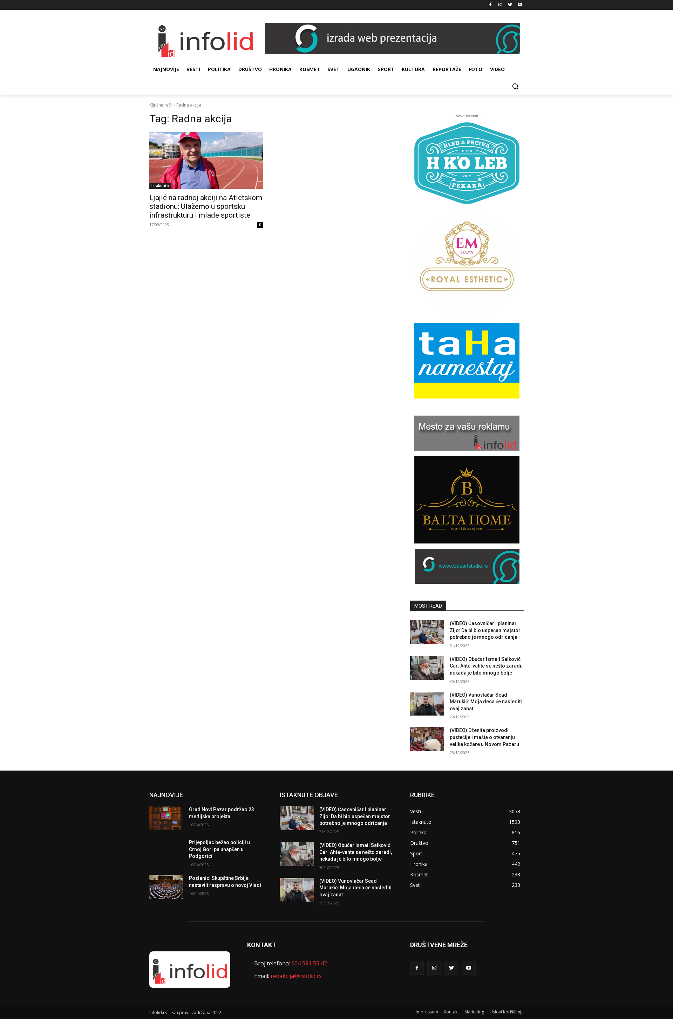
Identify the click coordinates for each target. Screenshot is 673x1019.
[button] (515, 86)
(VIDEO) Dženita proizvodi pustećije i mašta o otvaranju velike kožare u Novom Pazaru (484, 737)
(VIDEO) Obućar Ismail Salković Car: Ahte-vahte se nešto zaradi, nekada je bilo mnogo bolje (486, 666)
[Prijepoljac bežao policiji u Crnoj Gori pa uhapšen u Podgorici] (166, 851)
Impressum (427, 1012)
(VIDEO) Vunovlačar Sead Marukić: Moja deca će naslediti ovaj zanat (486, 701)
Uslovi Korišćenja (507, 1012)
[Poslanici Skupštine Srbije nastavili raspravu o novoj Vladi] (166, 887)
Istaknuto (160, 185)
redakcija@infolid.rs (296, 976)
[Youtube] (520, 5)
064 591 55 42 (309, 963)
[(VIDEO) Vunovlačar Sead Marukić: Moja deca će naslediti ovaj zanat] (427, 704)
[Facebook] (491, 5)
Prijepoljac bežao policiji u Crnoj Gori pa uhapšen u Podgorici (219, 849)
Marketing (474, 1012)
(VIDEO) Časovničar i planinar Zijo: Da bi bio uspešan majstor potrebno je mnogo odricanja (485, 630)
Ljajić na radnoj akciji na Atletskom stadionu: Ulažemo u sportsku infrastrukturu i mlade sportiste (205, 206)
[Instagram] (500, 5)
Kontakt (451, 1012)
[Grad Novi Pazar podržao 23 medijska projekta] (166, 818)
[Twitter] (510, 5)
